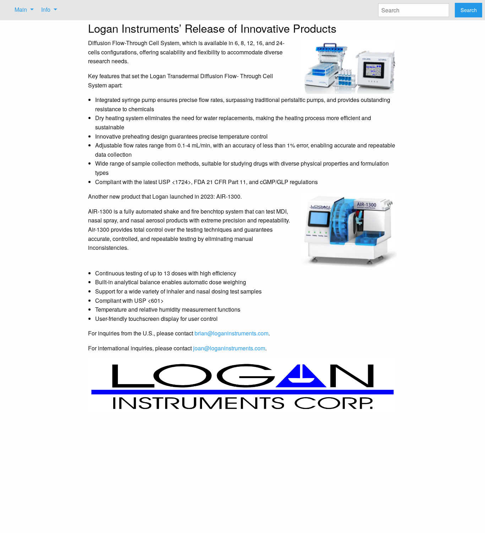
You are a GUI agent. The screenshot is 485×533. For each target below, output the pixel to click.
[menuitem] (22, 9)
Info (45, 9)
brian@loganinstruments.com (231, 333)
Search (469, 10)
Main (21, 9)
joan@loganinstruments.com (229, 348)
